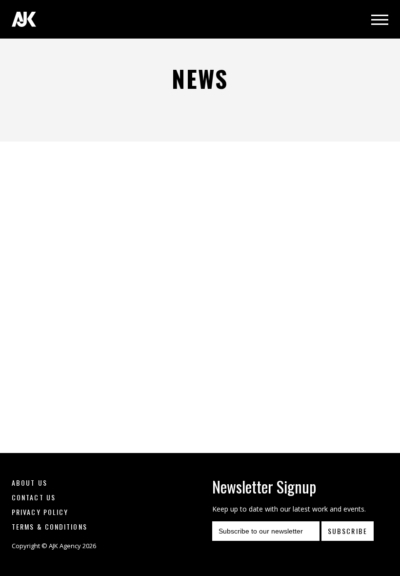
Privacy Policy (40, 512)
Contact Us (34, 497)
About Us (29, 482)
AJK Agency (24, 19)
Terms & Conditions (49, 526)
